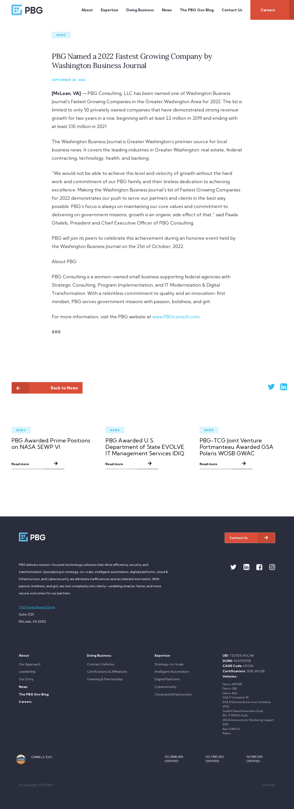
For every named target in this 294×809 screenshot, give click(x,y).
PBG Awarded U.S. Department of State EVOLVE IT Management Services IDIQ (144, 447)
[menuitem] (87, 9)
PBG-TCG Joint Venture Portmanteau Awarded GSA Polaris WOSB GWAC (237, 447)
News (61, 35)
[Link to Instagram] (272, 567)
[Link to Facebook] (259, 567)
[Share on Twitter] (265, 386)
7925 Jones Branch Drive (37, 607)
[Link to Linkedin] (246, 567)
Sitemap (268, 785)
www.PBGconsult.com (175, 316)
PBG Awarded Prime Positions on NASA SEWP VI (50, 443)
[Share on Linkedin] (278, 386)
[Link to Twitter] (233, 567)
